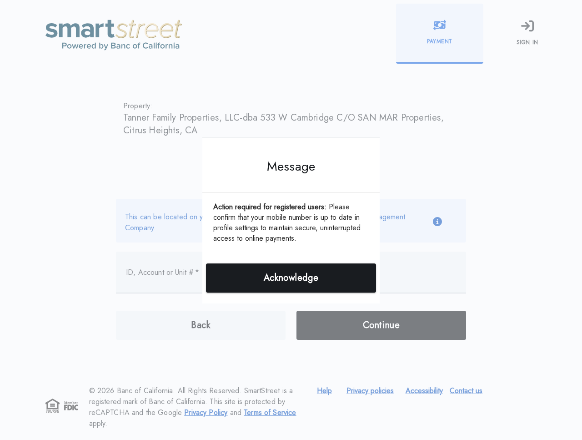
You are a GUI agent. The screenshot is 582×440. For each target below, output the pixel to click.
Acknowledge (291, 277)
